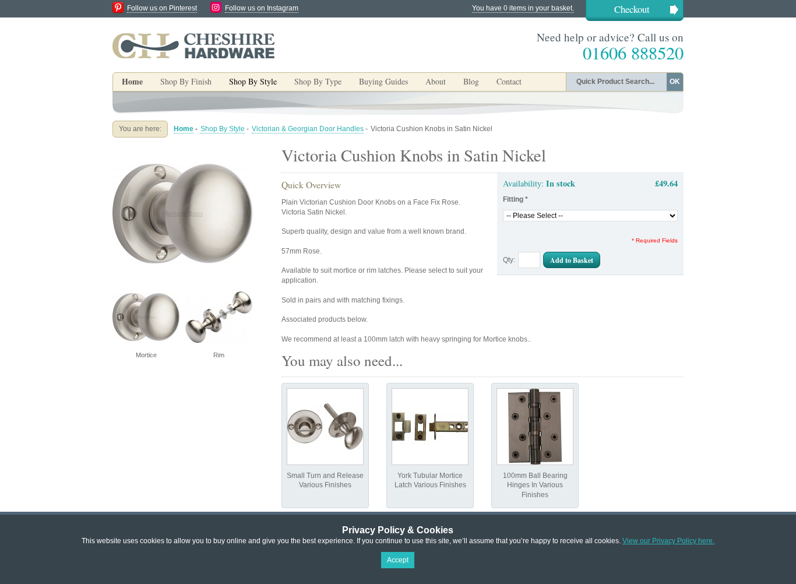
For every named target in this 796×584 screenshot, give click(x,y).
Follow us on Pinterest (162, 8)
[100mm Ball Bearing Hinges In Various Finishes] (534, 426)
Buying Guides (383, 81)
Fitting (515, 199)
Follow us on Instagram (261, 8)
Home (132, 81)
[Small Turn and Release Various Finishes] (325, 426)
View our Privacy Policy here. (668, 541)
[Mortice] (182, 148)
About (435, 81)
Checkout (632, 9)
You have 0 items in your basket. (523, 8)
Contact (509, 81)
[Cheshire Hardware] (193, 45)
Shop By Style (222, 129)
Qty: (509, 260)
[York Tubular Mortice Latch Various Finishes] (430, 426)
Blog (471, 81)
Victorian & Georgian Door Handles (308, 129)
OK (675, 82)
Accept (397, 560)
